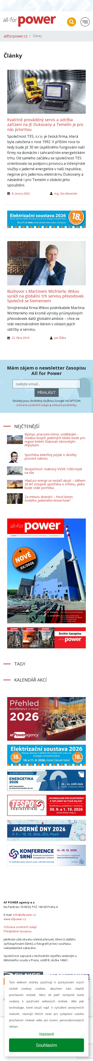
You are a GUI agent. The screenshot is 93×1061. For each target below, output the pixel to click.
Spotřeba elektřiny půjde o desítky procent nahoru (51, 457)
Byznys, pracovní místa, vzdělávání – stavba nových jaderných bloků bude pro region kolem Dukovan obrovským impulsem (55, 439)
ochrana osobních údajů (32, 405)
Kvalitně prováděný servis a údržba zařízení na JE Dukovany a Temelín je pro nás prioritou (45, 124)
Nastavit (46, 1034)
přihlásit (46, 392)
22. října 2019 (20, 338)
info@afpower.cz (24, 915)
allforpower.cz (16, 36)
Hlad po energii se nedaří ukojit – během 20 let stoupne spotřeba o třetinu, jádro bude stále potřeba (55, 484)
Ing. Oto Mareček (65, 193)
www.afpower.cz (15, 919)
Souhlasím (46, 1045)
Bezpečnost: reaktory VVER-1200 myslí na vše (53, 471)
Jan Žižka (60, 338)
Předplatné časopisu (18, 931)
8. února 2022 (21, 193)
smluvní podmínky (64, 405)
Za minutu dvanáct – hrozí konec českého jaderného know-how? (49, 499)
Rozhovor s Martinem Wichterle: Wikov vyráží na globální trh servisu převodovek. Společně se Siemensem (46, 296)
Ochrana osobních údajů (20, 927)
